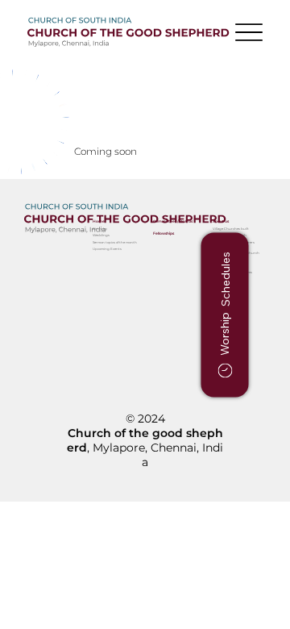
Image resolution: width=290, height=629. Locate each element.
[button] (224, 314)
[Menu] (248, 33)
